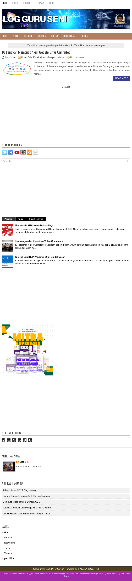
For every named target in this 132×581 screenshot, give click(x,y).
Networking (9, 542)
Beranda (66, 87)
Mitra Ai (24, 462)
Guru (6, 532)
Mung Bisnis (106, 573)
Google (50, 57)
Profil (15, 2)
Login (84, 36)
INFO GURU (57, 569)
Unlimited (60, 57)
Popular (8, 219)
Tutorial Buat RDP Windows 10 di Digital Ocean (40, 257)
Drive (23, 57)
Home (5, 2)
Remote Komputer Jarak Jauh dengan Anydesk (26, 496)
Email (36, 57)
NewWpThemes (18, 573)
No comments (77, 57)
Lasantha (46, 573)
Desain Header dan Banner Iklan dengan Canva (26, 513)
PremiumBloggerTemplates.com (65, 573)
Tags (20, 219)
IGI (97, 569)
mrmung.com (118, 573)
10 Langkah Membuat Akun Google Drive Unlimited (36, 52)
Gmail (43, 57)
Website (8, 553)
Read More (121, 78)
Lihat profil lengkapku (29, 467)
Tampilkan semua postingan (89, 45)
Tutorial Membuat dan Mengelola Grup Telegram (27, 507)
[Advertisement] (66, 117)
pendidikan (9, 558)
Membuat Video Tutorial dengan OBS (21, 502)
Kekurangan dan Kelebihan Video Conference (39, 241)
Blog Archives (36, 219)
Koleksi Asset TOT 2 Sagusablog (19, 490)
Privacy (40, 2)
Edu (30, 57)
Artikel (41, 36)
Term (51, 2)
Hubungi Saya (69, 36)
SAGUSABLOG (86, 569)
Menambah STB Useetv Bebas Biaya (34, 225)
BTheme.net (85, 573)
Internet (28, 36)
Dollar (54, 36)
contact (27, 2)
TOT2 (7, 548)
